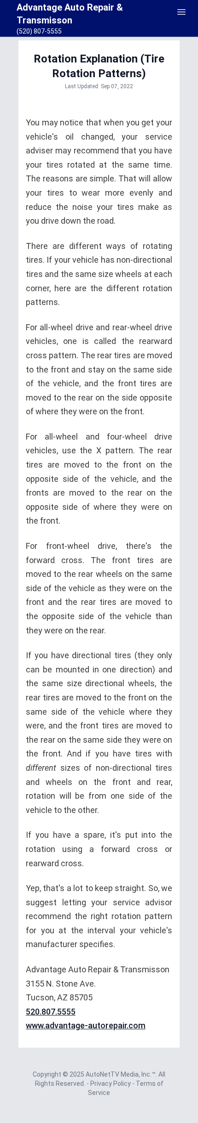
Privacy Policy (111, 1083)
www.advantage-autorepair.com (86, 1025)
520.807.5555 (51, 1011)
